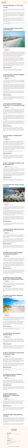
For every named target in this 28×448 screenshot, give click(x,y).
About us (8, 435)
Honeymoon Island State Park (20, 110)
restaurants (15, 60)
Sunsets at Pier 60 (7, 58)
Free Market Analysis (10, 438)
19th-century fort (10, 216)
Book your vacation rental (11, 423)
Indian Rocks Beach (5, 317)
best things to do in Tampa (6, 21)
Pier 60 (4, 57)
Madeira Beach (5, 258)
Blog (7, 436)
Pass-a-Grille (16, 168)
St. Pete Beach (5, 141)
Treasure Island (13, 234)
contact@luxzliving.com (13, 442)
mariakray (8, 313)
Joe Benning (8, 202)
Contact (8, 437)
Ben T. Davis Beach (5, 358)
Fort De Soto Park (5, 206)
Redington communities (17, 283)
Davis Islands (5, 400)
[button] (25, 2)
